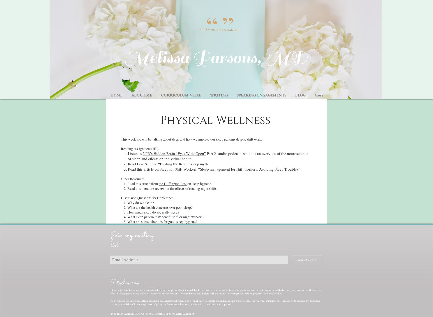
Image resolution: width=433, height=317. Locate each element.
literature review (153, 188)
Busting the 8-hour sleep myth (184, 164)
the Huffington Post (173, 183)
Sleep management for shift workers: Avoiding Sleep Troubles (249, 169)
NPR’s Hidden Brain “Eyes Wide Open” (174, 153)
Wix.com (188, 313)
